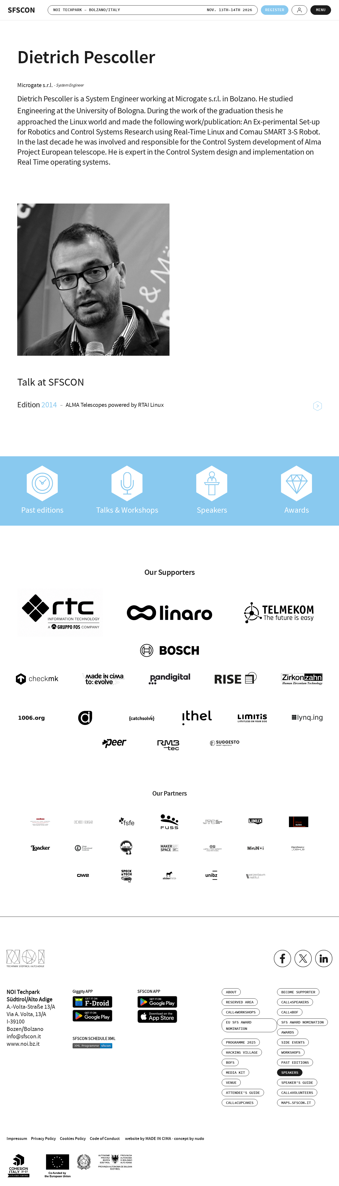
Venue (231, 1082)
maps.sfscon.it (296, 1103)
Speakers (212, 510)
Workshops (290, 1052)
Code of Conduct (105, 1138)
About (231, 992)
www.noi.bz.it (23, 1044)
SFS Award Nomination (302, 1022)
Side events (293, 1042)
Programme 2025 (241, 1042)
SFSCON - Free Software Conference (21, 10)
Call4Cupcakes (239, 1103)
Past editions (42, 510)
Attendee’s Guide (243, 1092)
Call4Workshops (241, 1012)
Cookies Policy (73, 1138)
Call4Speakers (295, 1002)
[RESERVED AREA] (299, 10)
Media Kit (235, 1072)
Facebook (282, 958)
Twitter (303, 958)
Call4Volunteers (297, 1092)
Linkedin (323, 958)
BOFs (230, 1062)
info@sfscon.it (24, 1036)
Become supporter (298, 992)
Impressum (17, 1138)
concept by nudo (189, 1138)
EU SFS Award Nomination (238, 1025)
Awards (296, 510)
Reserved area (239, 1002)
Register (274, 10)
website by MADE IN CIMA (148, 1138)
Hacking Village (242, 1052)
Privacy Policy (43, 1138)
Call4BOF (289, 1012)
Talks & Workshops (127, 510)
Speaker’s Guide (297, 1082)
